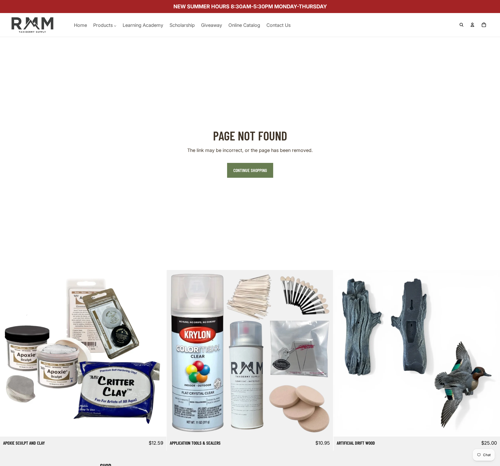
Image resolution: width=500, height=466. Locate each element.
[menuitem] (80, 24)
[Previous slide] (8, 353)
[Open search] (461, 24)
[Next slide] (158, 353)
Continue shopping (250, 170)
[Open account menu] (472, 24)
